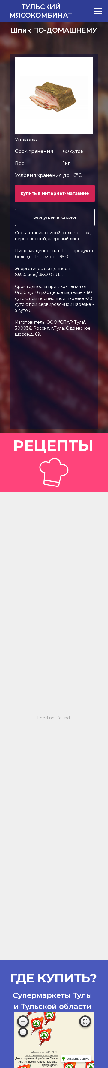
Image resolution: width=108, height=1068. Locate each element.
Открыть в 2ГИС (78, 1058)
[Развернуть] (85, 1021)
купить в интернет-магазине (55, 193)
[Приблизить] (23, 1021)
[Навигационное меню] (98, 11)
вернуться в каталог (55, 217)
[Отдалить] (23, 1032)
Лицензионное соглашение (41, 1055)
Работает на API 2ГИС (44, 1052)
